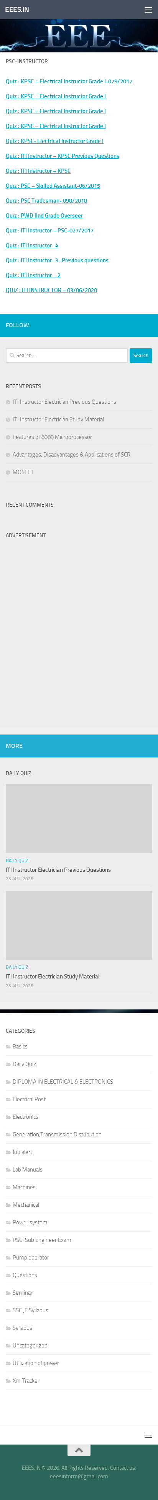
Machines (24, 1187)
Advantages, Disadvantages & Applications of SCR (71, 454)
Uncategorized (30, 1345)
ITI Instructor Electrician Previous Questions (64, 401)
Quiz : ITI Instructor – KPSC (38, 170)
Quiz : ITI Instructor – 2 (33, 275)
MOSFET (23, 472)
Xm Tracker (26, 1380)
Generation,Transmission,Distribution (57, 1134)
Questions (25, 1275)
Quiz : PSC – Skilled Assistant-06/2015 (53, 185)
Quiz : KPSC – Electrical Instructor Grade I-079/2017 (69, 81)
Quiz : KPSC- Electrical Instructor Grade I (55, 141)
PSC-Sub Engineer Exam (42, 1240)
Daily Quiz (17, 860)
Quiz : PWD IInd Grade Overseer (44, 215)
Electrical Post (29, 1099)
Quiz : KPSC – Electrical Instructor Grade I (56, 96)
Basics (20, 1046)
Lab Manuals (28, 1169)
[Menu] (148, 9)
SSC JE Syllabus (30, 1310)
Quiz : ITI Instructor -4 (32, 245)
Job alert (22, 1152)
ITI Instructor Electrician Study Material (58, 419)
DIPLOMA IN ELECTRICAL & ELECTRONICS (63, 1081)
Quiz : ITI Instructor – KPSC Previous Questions (62, 156)
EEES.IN (17, 9)
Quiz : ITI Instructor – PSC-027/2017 (50, 230)
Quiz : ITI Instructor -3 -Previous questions (57, 260)
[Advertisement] (79, 621)
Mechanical (26, 1204)
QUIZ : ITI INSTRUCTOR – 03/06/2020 (51, 290)
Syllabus (22, 1327)
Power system (30, 1222)
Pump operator (31, 1257)
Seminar (23, 1292)
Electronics (25, 1116)
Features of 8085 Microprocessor (52, 437)
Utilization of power (36, 1363)
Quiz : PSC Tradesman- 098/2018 (46, 200)
